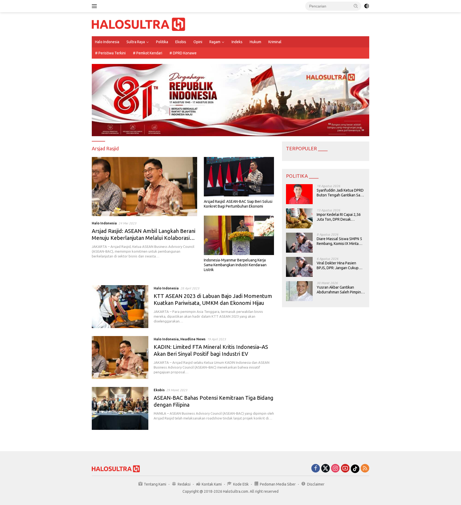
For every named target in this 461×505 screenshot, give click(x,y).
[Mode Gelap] (366, 6)
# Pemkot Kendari (147, 53)
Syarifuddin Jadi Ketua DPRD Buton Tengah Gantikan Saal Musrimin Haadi (340, 192)
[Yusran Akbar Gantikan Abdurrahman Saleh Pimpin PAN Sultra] (299, 291)
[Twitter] (325, 468)
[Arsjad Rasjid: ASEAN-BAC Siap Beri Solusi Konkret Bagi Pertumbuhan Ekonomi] (239, 176)
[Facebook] (315, 468)
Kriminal (274, 42)
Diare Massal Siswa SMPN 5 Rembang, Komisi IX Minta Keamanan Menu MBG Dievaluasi (339, 241)
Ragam (214, 42)
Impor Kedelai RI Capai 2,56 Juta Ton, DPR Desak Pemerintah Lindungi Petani (339, 217)
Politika (162, 42)
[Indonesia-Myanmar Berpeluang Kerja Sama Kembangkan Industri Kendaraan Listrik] (239, 235)
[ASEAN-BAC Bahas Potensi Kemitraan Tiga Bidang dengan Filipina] (120, 408)
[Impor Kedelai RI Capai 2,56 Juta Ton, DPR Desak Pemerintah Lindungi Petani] (299, 218)
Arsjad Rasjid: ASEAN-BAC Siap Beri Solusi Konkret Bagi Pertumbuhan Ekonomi (238, 203)
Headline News (192, 339)
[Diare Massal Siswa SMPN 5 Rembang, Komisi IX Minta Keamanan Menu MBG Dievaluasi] (299, 243)
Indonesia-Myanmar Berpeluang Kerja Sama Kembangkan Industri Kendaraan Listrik (235, 265)
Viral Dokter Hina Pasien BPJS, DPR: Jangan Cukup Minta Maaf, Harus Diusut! (338, 265)
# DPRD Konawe (183, 53)
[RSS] (365, 468)
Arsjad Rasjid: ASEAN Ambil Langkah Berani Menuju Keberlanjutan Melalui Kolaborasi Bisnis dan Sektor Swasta (143, 238)
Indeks (237, 42)
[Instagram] (335, 468)
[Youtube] (345, 468)
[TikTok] (355, 468)
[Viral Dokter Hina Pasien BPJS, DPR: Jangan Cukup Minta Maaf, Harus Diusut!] (299, 267)
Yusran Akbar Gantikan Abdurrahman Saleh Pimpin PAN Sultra (339, 289)
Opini (197, 42)
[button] (356, 6)
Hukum (255, 42)
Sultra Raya (135, 42)
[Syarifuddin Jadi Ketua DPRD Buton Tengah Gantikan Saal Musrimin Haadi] (299, 194)
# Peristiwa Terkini (110, 53)
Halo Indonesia (107, 42)
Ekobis (180, 42)
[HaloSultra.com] (138, 24)
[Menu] (95, 6)
